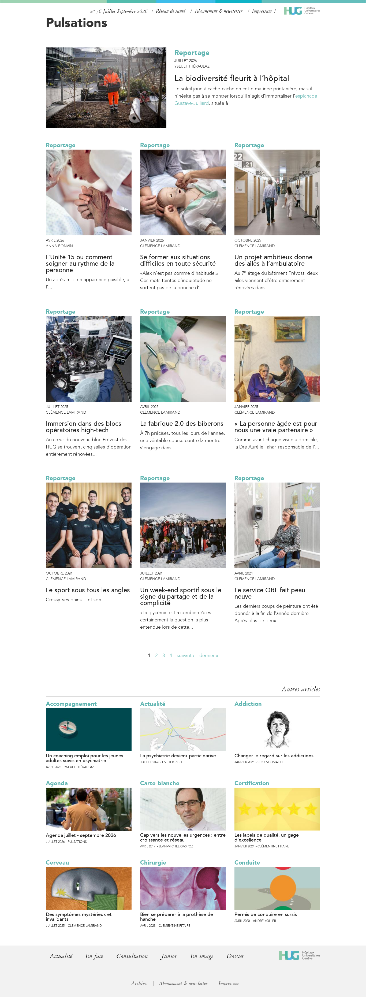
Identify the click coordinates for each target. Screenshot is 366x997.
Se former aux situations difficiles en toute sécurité (178, 260)
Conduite (247, 862)
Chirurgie (153, 862)
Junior (169, 956)
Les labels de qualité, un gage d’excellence (266, 837)
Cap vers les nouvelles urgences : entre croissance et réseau (183, 837)
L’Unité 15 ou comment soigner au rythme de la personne (80, 263)
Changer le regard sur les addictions (273, 755)
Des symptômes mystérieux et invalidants (79, 917)
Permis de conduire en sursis (265, 914)
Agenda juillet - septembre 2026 (81, 835)
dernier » (208, 655)
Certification (251, 783)
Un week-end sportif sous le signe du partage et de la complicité (180, 596)
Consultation (132, 956)
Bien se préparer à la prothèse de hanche (176, 917)
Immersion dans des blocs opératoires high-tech (83, 427)
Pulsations (76, 22)
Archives (139, 983)
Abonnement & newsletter (218, 11)
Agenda (57, 783)
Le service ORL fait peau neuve (269, 593)
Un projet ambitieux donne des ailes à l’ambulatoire (273, 260)
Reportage (192, 52)
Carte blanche (160, 783)
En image (202, 956)
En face (94, 956)
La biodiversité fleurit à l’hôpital (231, 79)
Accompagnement (71, 703)
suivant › (186, 655)
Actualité (153, 703)
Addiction (248, 703)
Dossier (235, 956)
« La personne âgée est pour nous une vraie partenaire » (275, 427)
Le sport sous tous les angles (88, 590)
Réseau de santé (170, 11)
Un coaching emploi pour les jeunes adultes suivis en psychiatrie (84, 758)
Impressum (262, 11)
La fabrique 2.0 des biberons (181, 424)
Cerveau (57, 862)
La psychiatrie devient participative (178, 755)
